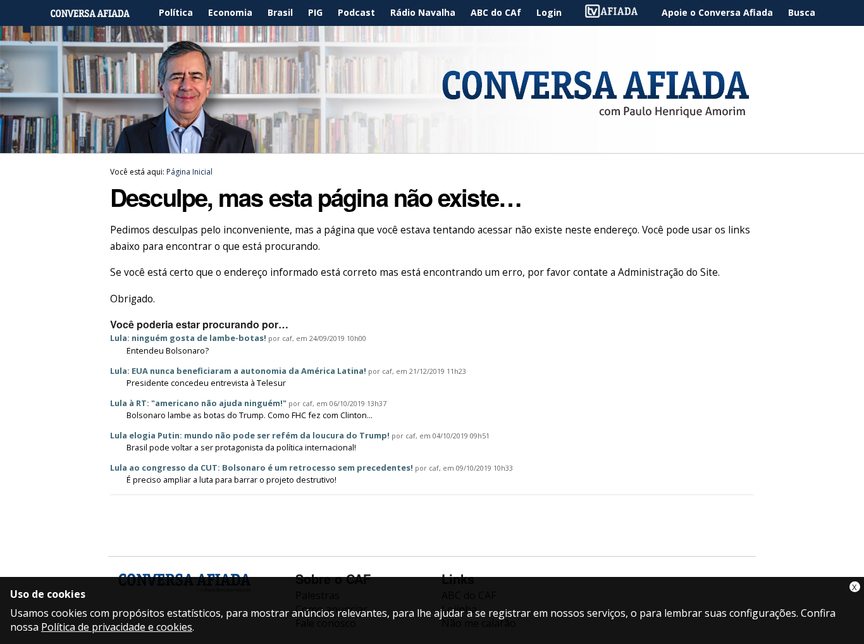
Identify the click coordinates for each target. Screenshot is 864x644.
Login (549, 12)
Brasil (280, 12)
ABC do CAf (496, 12)
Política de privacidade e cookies (116, 627)
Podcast (356, 12)
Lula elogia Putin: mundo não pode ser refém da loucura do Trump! (250, 435)
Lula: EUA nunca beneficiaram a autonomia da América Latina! (238, 370)
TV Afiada (618, 13)
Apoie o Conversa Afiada (717, 12)
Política (176, 12)
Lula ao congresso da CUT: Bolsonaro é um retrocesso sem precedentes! (261, 467)
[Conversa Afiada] (432, 146)
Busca (801, 12)
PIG (315, 12)
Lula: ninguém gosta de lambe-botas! (188, 338)
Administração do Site (668, 272)
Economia (230, 12)
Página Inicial (99, 13)
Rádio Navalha (422, 12)
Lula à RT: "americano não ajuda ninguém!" (198, 403)
